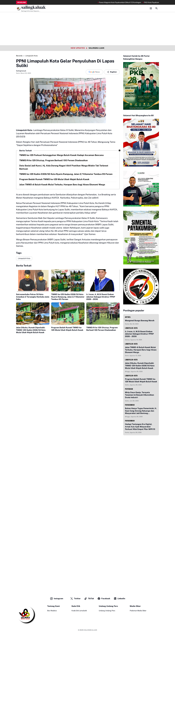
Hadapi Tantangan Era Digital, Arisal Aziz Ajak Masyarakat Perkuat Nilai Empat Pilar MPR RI (140, 426)
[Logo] (25, 614)
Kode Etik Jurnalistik (79, 611)
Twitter (77, 598)
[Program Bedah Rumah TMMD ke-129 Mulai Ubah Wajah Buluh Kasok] (68, 313)
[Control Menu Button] (150, 8)
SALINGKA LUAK (96, 48)
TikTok (91, 598)
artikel (128, 317)
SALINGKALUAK (90, 630)
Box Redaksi (52, 611)
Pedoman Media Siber (138, 611)
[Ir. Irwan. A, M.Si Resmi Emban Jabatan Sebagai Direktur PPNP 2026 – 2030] (103, 280)
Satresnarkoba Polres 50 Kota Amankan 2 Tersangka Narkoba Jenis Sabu (32, 296)
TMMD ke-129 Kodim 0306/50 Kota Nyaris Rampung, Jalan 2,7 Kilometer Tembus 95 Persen (65, 174)
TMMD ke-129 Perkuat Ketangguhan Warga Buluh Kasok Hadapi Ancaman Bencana (61, 155)
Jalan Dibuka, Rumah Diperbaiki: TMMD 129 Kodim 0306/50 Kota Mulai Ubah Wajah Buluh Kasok (30, 330)
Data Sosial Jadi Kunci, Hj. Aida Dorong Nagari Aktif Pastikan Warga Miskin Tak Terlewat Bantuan (63, 167)
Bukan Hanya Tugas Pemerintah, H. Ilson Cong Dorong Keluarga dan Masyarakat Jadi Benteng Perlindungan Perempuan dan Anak (141, 411)
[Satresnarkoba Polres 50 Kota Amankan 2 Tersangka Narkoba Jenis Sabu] (32, 280)
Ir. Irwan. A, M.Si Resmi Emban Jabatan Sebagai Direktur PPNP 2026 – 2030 (100, 296)
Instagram (58, 598)
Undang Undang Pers (107, 611)
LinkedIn (121, 598)
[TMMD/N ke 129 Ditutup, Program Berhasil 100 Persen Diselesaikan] (103, 313)
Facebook (105, 598)
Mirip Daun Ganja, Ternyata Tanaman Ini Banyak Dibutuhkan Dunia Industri (139, 395)
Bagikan (113, 72)
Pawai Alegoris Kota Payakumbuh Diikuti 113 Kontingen (106, 2)
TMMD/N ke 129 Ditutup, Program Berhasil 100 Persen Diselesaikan (53, 160)
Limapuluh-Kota (24, 258)
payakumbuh (130, 405)
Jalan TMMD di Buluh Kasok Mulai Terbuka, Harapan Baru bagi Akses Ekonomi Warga (62, 184)
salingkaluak (33, 7)
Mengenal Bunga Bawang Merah (139, 320)
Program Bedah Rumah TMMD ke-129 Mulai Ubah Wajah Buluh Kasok (54, 179)
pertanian (129, 389)
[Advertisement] (87, 16)
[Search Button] (156, 8)
